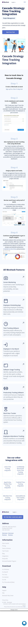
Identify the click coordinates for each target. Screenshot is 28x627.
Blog (3, 553)
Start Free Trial (10, 32)
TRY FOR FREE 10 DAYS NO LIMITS (13, 517)
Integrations (5, 556)
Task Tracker (5, 551)
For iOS (4, 579)
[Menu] (25, 2)
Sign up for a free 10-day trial (14, 89)
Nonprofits (5, 558)
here (24, 606)
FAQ (3, 593)
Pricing (4, 546)
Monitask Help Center (7, 595)
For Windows (5, 569)
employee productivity (9, 249)
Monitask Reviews (5, 534)
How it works (5, 543)
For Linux (4, 574)
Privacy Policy (5, 600)
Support (4, 590)
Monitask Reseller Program (9, 561)
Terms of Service (6, 548)
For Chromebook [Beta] (8, 582)
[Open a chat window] (24, 623)
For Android (5, 577)
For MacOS (5, 572)
